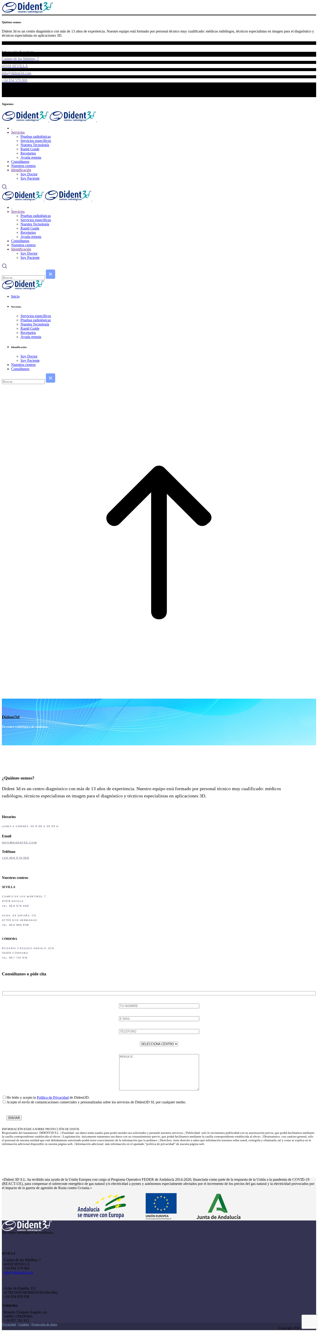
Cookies (23, 1324)
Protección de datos (44, 1324)
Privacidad (9, 1324)
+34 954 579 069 (15, 858)
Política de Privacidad (53, 1097)
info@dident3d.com (19, 842)
